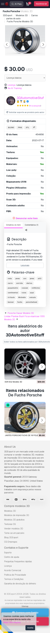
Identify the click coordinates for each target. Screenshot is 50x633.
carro (10, 283)
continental (13, 292)
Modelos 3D (10, 511)
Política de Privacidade (15, 574)
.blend (11, 127)
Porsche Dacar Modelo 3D (21, 313)
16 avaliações (35, 106)
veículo (32, 297)
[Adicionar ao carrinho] (36, 376)
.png (20, 127)
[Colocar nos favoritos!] (41, 376)
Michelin (22, 297)
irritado (11, 297)
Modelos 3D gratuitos (14, 519)
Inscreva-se (41, 4)
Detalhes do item (13, 225)
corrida (19, 283)
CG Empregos (10, 541)
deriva (29, 283)
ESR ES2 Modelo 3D (13, 382)
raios (24, 292)
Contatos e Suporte (16, 547)
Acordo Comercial (12, 570)
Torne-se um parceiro (14, 533)
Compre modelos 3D (17, 506)
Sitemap (25, 606)
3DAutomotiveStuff (31, 98)
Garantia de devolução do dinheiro (20, 583)
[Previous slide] (7, 44)
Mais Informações (12, 622)
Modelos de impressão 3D (16, 515)
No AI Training (15, 88)
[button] (42, 366)
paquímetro (13, 288)
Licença (8, 566)
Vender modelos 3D (13, 528)
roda (10, 278)
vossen (25, 288)
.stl (27, 127)
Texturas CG (10, 524)
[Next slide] (43, 44)
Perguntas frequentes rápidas (18, 561)
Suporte (8, 552)
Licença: (12, 85)
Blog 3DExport (11, 537)
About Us (10, 446)
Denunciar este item (27, 218)
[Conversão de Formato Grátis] (34, 128)
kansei (11, 302)
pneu (17, 278)
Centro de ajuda (11, 557)
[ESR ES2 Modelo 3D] (25, 364)
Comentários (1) (31, 225)
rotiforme (36, 288)
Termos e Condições (13, 579)
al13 (39, 278)
